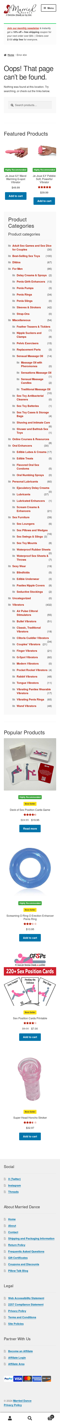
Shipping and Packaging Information (31, 1238)
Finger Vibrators (27, 651)
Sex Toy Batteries (28, 406)
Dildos (16, 262)
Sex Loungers (25, 524)
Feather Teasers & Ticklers (33, 326)
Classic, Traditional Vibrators (29, 629)
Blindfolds (23, 572)
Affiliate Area (16, 1364)
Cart (46, 1415)
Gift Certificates (18, 1258)
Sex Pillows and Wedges (32, 530)
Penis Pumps (25, 288)
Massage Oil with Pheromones (31, 364)
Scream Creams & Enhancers (28, 509)
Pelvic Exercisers (27, 343)
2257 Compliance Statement (26, 1304)
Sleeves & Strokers (29, 307)
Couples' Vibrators (28, 644)
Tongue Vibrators (28, 683)
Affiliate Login (17, 1358)
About (12, 1226)
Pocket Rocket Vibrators (32, 670)
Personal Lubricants (25, 481)
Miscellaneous (21, 320)
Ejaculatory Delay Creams (33, 488)
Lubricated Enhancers (31, 501)
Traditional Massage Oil (35, 389)
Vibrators (18, 605)
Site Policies (16, 1324)
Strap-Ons (23, 314)
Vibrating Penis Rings (30, 699)
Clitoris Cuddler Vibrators (33, 638)
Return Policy (16, 1245)
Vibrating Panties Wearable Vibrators (34, 691)
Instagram (14, 1185)
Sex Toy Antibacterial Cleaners (30, 397)
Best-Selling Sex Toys (26, 256)
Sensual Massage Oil (30, 356)
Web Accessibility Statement (26, 1298)
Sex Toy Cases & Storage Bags (33, 414)
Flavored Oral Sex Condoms (28, 467)
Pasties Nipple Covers (31, 585)
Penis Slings (24, 301)
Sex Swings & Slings (30, 536)
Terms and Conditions (22, 1317)
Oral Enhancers (22, 445)
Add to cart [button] (16, 196)
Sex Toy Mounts (27, 543)
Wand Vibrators (26, 706)
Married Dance (22, 1401)
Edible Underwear (28, 579)
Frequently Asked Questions (26, 1251)
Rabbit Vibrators (27, 676)
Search (30, 1418)
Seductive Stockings (30, 592)
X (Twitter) (14, 1179)
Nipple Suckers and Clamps (29, 335)
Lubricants (23, 494)
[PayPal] (30, 1379)
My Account (10, 1418)
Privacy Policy (17, 1311)
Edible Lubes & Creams (31, 452)
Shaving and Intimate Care (33, 422)
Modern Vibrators (28, 663)
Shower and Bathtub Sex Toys (32, 431)
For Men (17, 269)
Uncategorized (21, 598)
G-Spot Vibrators (27, 657)
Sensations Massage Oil (36, 372)
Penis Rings (24, 294)
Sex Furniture (21, 517)
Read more (30, 828)
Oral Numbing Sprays (30, 475)
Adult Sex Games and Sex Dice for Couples (32, 247)
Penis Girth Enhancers (31, 281)
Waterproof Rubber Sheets (33, 549)
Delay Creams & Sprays (32, 275)
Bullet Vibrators (26, 621)
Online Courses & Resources (30, 439)
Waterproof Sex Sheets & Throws (32, 557)
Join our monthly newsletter (23, 28)
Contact (13, 1232)
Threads (13, 1192)
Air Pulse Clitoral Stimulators (27, 613)
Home (11, 55)
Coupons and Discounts (23, 1264)
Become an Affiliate (20, 1351)
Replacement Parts (29, 349)
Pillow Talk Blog (18, 1271)
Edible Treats (25, 458)
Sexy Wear (19, 566)
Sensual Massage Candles (32, 381)
